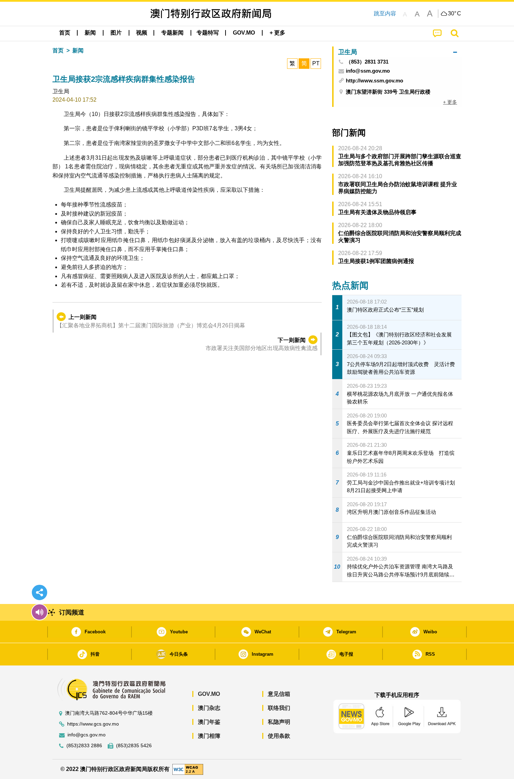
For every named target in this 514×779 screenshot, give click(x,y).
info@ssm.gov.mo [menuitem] (368, 71)
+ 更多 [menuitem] (450, 102)
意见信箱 (279, 694)
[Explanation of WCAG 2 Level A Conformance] (187, 769)
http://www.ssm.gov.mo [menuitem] (374, 80)
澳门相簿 (209, 736)
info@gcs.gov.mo (86, 734)
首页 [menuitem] (64, 33)
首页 (58, 50)
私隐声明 (279, 722)
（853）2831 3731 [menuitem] (367, 62)
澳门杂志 (209, 708)
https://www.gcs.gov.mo (93, 724)
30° (454, 13)
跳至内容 (385, 13)
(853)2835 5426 (134, 745)
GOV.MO (209, 694)
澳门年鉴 (209, 722)
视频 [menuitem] (141, 33)
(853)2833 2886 (84, 745)
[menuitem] (90, 32)
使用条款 (279, 736)
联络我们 (279, 708)
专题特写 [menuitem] (208, 33)
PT (316, 63)
